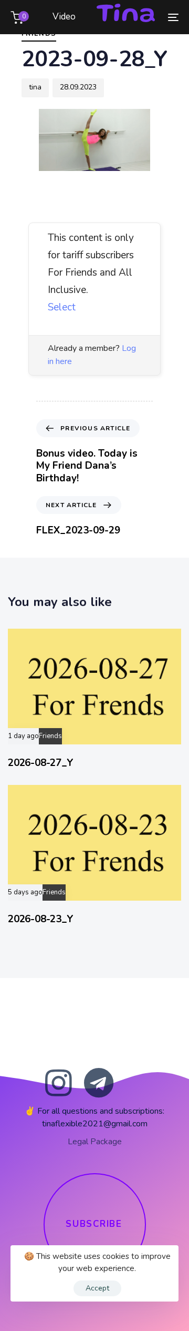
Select (62, 307)
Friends (50, 736)
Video (64, 17)
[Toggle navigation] (150, 17)
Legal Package (95, 1141)
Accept (97, 1288)
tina (35, 87)
